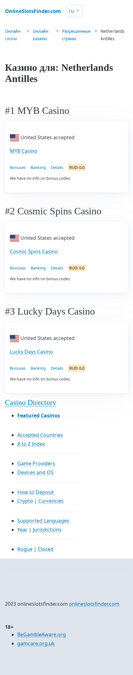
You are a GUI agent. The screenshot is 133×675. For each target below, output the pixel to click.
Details (57, 167)
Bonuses (18, 167)
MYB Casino (23, 151)
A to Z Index (31, 444)
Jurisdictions (47, 529)
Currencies (51, 500)
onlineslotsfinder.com (94, 603)
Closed (46, 549)
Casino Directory (30, 402)
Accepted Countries (40, 435)
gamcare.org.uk (36, 643)
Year (22, 529)
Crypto (25, 500)
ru (71, 10)
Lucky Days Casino (31, 351)
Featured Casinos (38, 415)
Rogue (24, 549)
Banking (38, 167)
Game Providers (36, 463)
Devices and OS (35, 472)
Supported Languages (43, 520)
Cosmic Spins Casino (34, 251)
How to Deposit (35, 492)
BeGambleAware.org (41, 634)
